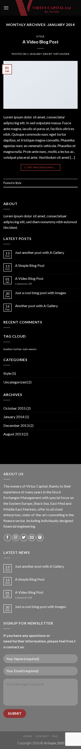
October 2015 (14, 408)
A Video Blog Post (40, 41)
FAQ (55, 736)
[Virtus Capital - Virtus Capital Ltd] (43, 8)
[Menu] (6, 7)
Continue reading (40, 167)
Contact (42, 736)
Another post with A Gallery (36, 306)
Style (40, 36)
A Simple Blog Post (30, 265)
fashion (18, 349)
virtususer (61, 53)
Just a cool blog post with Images (40, 293)
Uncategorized (15, 382)
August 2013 (13, 434)
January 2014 (13, 417)
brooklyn (8, 349)
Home (27, 736)
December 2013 (16, 425)
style (25, 349)
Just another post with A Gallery (39, 252)
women (33, 349)
